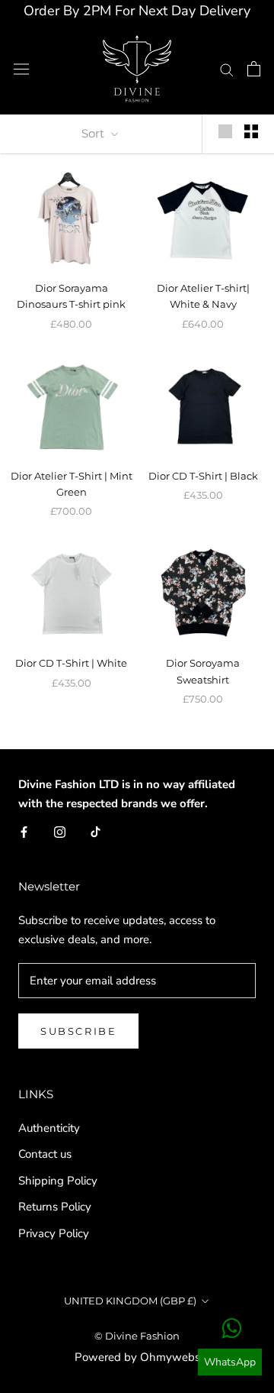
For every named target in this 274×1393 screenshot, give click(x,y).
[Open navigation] (21, 69)
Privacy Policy (53, 1233)
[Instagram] (59, 831)
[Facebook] (24, 831)
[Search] (227, 69)
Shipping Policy (57, 1180)
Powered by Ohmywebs (137, 1357)
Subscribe (78, 1031)
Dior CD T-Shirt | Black (203, 476)
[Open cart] (253, 68)
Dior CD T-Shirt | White (71, 663)
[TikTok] (95, 831)
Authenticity (49, 1128)
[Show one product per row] (225, 131)
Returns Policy (54, 1206)
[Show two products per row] (251, 131)
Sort (94, 133)
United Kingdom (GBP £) (130, 1300)
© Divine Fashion (137, 1336)
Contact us (45, 1154)
